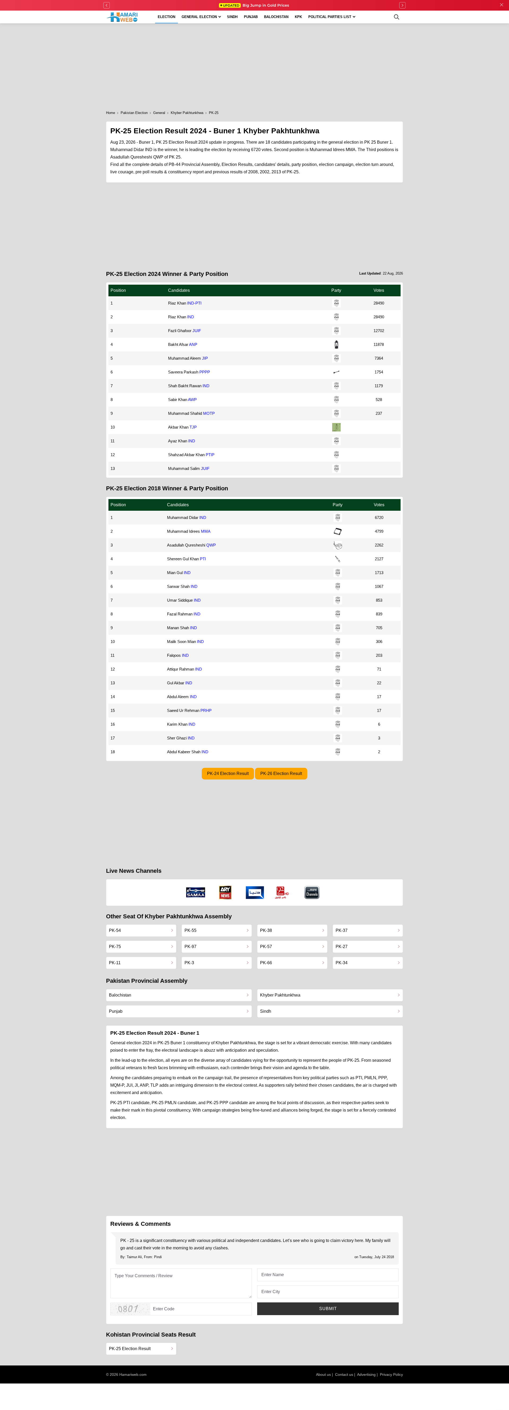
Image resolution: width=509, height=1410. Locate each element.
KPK (298, 17)
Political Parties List (329, 17)
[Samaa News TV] (195, 892)
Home (110, 113)
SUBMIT (328, 1308)
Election (166, 17)
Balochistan (276, 17)
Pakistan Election (134, 113)
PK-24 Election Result (228, 773)
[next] (402, 5)
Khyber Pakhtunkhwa (187, 113)
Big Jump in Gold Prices (256, 5)
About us (323, 1374)
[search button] (396, 17)
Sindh (232, 17)
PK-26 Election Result (281, 773)
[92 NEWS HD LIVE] (282, 892)
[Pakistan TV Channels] (312, 892)
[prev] (106, 5)
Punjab (251, 17)
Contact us (344, 1374)
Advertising (366, 1374)
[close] (501, 5)
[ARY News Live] (225, 892)
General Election (199, 17)
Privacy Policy (391, 1374)
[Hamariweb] (122, 17)
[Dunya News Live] (255, 892)
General (159, 113)
